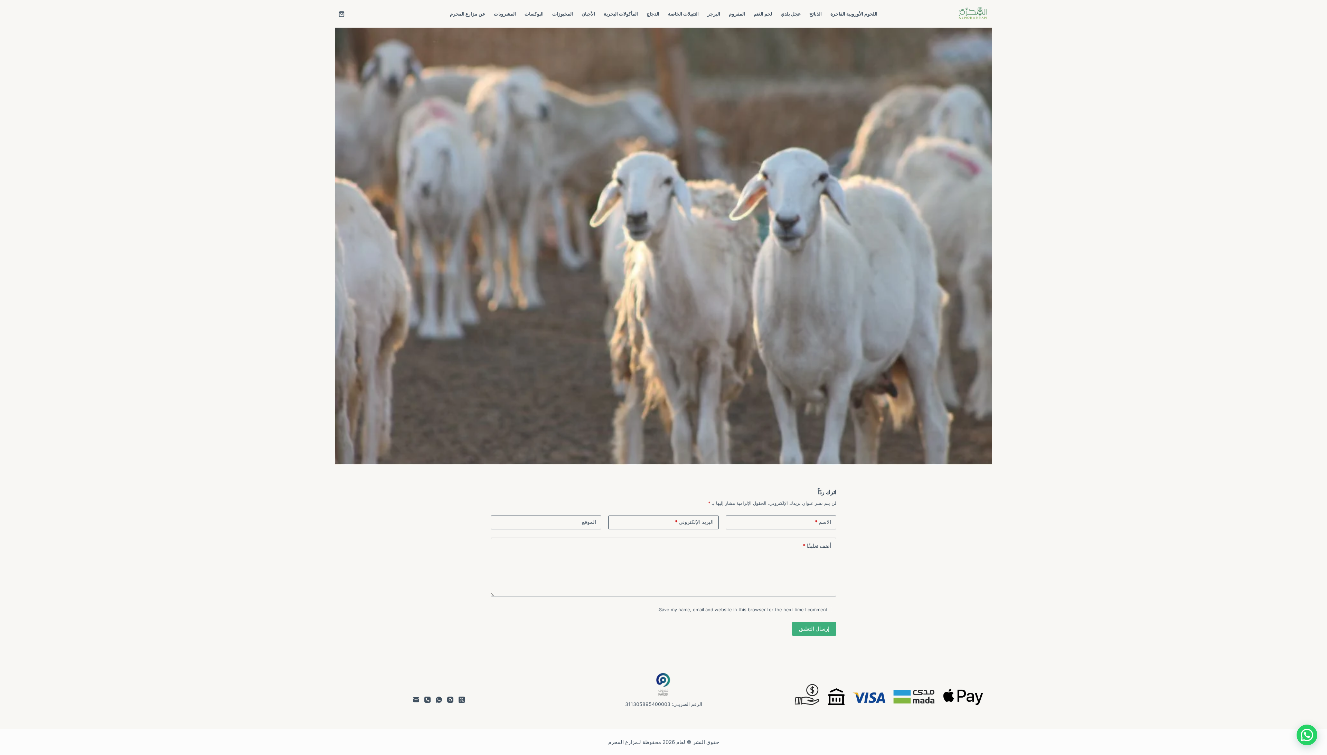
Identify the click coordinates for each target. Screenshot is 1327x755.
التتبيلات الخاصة (683, 14)
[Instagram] (450, 700)
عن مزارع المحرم (467, 14)
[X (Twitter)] (462, 700)
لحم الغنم (763, 14)
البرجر (713, 14)
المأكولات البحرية (621, 14)
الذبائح (815, 14)
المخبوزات (562, 14)
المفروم (737, 14)
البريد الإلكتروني (694, 522)
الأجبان (588, 14)
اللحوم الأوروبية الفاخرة (853, 14)
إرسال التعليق (814, 628)
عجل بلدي (791, 14)
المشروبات (505, 14)
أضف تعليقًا (817, 545)
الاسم (823, 522)
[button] (1307, 735)
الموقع (589, 522)
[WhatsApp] (439, 700)
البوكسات (534, 14)
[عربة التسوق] (342, 14)
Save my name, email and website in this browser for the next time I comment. (743, 609)
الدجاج (653, 14)
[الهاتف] (427, 700)
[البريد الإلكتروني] (416, 700)
